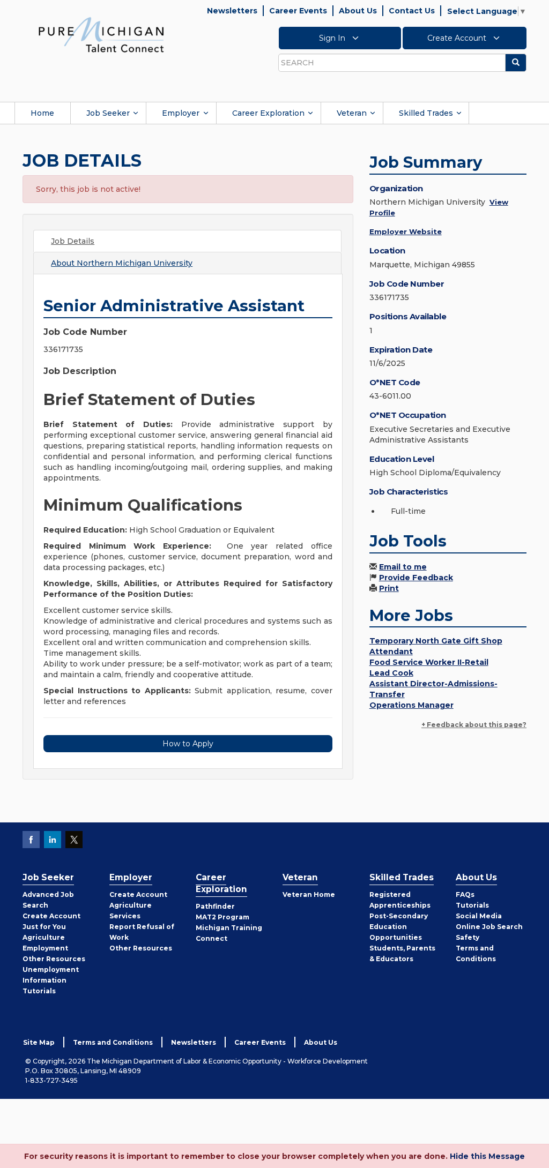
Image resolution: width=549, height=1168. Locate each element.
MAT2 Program (222, 917)
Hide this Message (487, 1156)
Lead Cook (391, 673)
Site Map (39, 1042)
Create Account (457, 38)
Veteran (352, 113)
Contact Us (412, 11)
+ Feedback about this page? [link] (473, 725)
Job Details (72, 241)
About (121, 263)
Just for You (44, 927)
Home (42, 113)
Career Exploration (268, 113)
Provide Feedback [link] (416, 577)
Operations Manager (411, 705)
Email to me (403, 567)
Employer (180, 113)
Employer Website (405, 231)
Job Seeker (108, 113)
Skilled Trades (426, 113)
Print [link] (389, 588)
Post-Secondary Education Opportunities (398, 926)
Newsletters (232, 11)
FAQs (465, 894)
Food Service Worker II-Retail (428, 662)
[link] (101, 34)
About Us (358, 11)
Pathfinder (215, 906)
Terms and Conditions (113, 1042)
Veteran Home (309, 894)
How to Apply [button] (187, 743)
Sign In (333, 38)
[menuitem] (42, 113)
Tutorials (39, 991)
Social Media (479, 916)
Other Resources (54, 959)
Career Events (298, 11)
